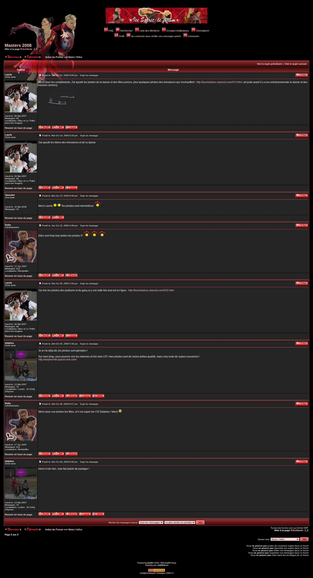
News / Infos (75, 57)
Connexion (193, 36)
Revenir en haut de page (18, 128)
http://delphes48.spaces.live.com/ (57, 359)
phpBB (150, 563)
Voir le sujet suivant (296, 64)
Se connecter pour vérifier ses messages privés (156, 36)
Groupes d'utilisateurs (178, 30)
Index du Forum (54, 57)
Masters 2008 (18, 45)
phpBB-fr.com (163, 565)
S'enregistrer (202, 30)
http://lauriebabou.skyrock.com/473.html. (219, 82)
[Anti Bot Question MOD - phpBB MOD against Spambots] (156, 571)
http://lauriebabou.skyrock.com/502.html (151, 290)
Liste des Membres (149, 30)
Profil (121, 36)
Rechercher (126, 30)
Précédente (26, 49)
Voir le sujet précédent (269, 64)
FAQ (111, 30)
